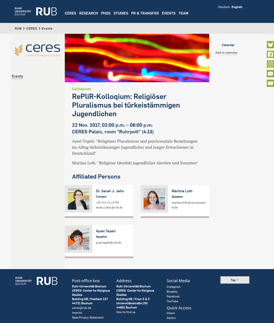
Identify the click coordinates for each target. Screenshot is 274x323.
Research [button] (88, 13)
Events (169, 13)
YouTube (172, 301)
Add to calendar (226, 52)
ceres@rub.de (81, 308)
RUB (18, 28)
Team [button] (183, 13)
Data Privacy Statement (88, 317)
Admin (171, 318)
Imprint (77, 313)
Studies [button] (121, 13)
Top (233, 280)
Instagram (174, 287)
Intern (171, 313)
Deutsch (224, 7)
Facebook (173, 296)
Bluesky (172, 291)
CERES (70, 13)
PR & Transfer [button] (145, 13)
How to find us (125, 312)
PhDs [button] (106, 13)
